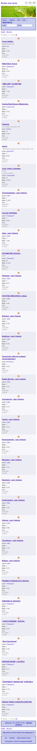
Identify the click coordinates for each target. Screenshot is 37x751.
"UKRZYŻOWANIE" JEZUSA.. (13, 621)
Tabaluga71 (10, 66)
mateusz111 (10, 107)
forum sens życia (9, 3)
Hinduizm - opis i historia (11, 276)
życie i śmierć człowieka (11, 169)
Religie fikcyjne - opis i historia (14, 379)
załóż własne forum (24, 738)
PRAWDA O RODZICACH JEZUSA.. (15, 581)
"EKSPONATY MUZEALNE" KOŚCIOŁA (17, 682)
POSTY (4, 20)
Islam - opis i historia (10, 233)
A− (30, 3)
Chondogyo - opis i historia (12, 540)
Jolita (8, 195)
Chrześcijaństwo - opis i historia (14, 193)
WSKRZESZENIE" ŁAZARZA (13, 662)
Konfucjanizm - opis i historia (13, 500)
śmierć (4, 146)
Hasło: (19, 25)
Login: (4, 25)
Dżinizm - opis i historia (11, 520)
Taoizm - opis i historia (10, 419)
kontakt (11, 738)
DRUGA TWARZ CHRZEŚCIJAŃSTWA (17, 702)
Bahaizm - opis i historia (11, 316)
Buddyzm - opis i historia (11, 336)
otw (8, 46)
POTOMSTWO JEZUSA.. (11, 253)
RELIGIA (9, 32)
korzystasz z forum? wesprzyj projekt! (18, 741)
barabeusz (10, 361)
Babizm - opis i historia (11, 561)
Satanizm (5, 124)
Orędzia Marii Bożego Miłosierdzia (15, 104)
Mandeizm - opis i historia (12, 480)
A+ (34, 3)
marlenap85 (10, 175)
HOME (3, 32)
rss (6, 738)
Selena (9, 129)
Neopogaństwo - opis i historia (14, 440)
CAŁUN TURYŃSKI (9, 213)
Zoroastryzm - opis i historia (13, 399)
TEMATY (12, 20)
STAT (24, 20)
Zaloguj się (8, 723)
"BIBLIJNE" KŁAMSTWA (11, 84)
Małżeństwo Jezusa (9, 64)
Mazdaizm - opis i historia (12, 460)
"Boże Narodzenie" (9, 641)
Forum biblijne (7, 41)
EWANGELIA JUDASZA (11, 601)
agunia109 (10, 151)
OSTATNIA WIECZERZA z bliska (14, 296)
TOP (18, 20)
